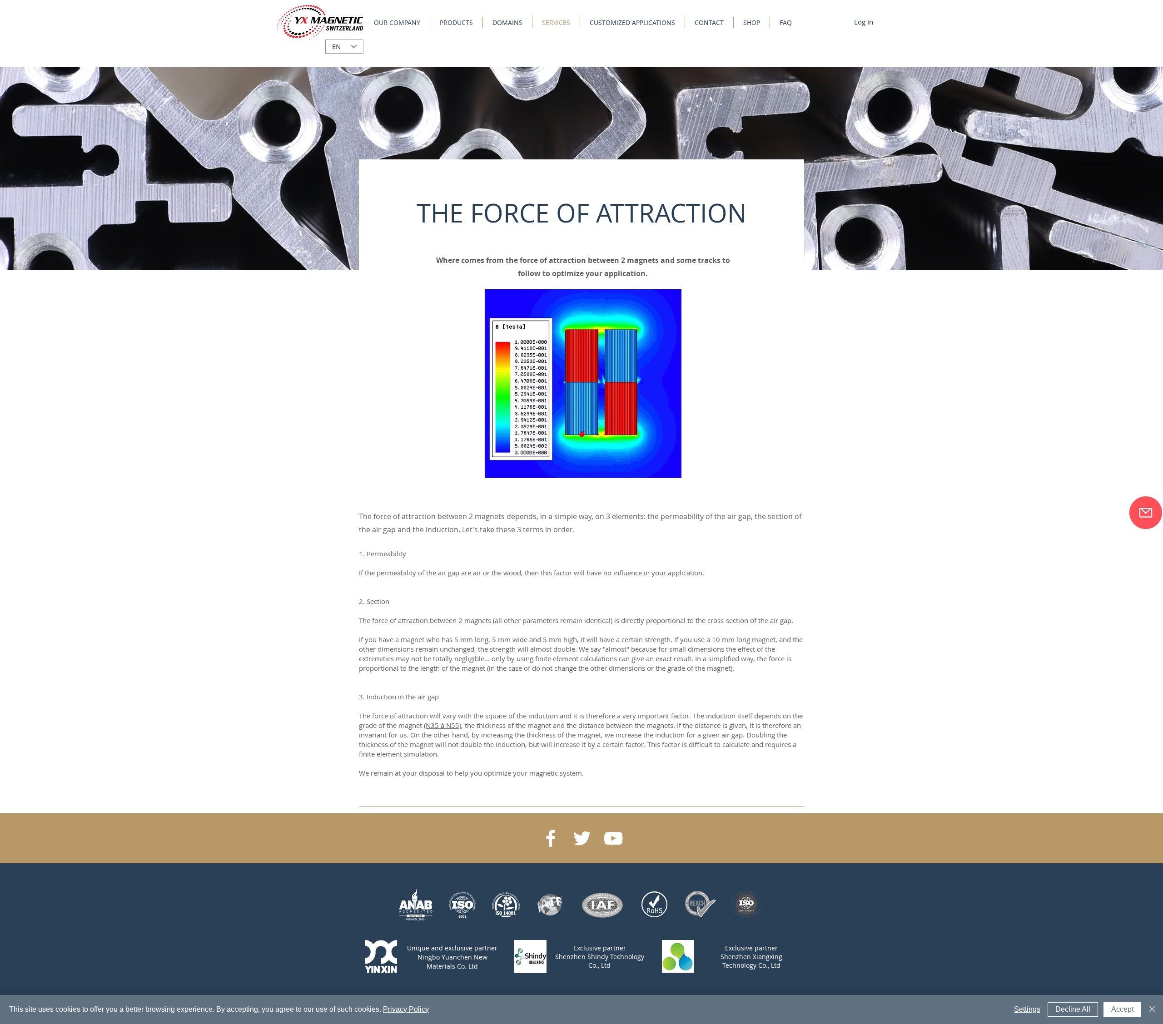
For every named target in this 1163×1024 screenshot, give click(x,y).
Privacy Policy (406, 1009)
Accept (1122, 1009)
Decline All (1072, 1009)
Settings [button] (1027, 1009)
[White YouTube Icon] (613, 838)
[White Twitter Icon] (582, 838)
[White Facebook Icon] (550, 838)
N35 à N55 (442, 725)
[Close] (1152, 1009)
